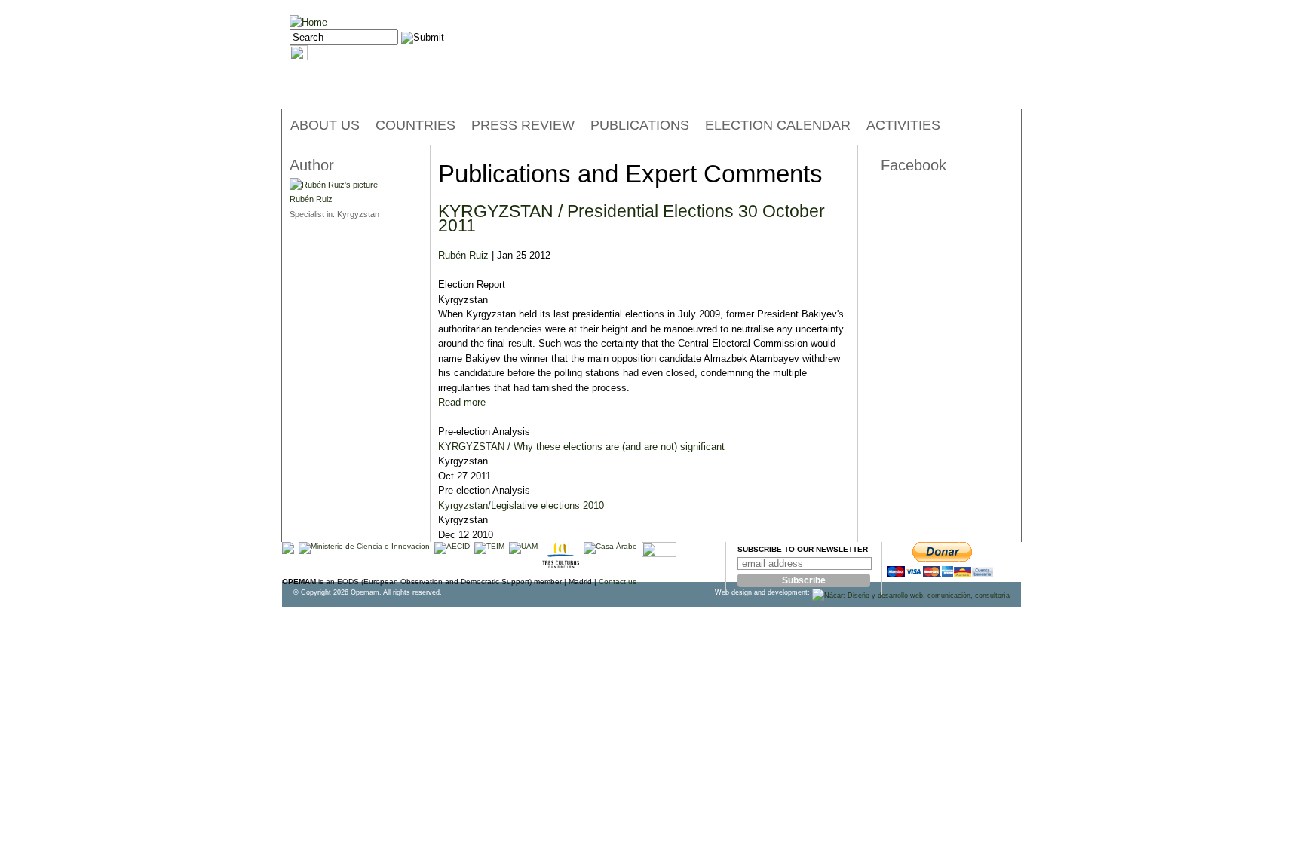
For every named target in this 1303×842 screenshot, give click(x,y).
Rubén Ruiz (463, 255)
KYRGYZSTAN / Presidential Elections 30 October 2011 (631, 218)
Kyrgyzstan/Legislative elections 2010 (521, 505)
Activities (903, 125)
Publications (639, 125)
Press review (523, 125)
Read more (462, 402)
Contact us (617, 581)
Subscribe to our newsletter (802, 549)
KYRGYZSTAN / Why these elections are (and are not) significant (581, 446)
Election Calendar (778, 125)
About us (325, 125)
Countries (415, 125)
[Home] (308, 22)
